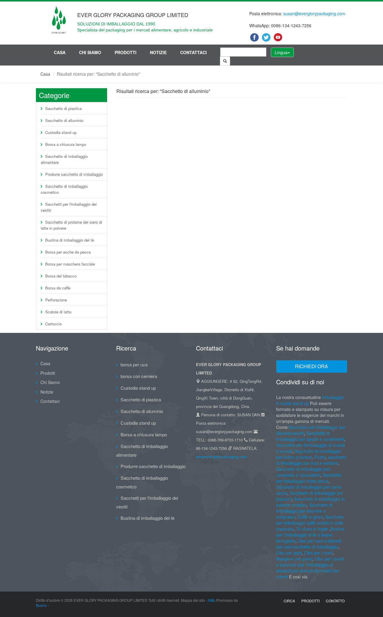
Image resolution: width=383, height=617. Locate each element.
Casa (60, 52)
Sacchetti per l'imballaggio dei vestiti (69, 207)
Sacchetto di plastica (63, 108)
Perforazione (56, 300)
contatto (335, 600)
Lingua (281, 52)
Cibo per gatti (289, 553)
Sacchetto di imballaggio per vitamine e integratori (304, 511)
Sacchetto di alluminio (64, 120)
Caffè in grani (310, 517)
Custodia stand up (61, 132)
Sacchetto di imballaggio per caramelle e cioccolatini (303, 472)
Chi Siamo (90, 52)
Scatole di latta (58, 312)
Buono (41, 605)
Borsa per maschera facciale (70, 264)
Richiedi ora (311, 366)
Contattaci (193, 52)
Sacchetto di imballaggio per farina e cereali (308, 454)
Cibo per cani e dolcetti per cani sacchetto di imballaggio (308, 544)
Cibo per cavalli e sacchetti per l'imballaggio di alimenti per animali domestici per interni (310, 568)
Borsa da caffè (57, 288)
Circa (289, 600)
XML (211, 600)
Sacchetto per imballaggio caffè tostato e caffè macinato (310, 523)
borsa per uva (134, 364)
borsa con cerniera (139, 376)
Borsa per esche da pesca (68, 252)
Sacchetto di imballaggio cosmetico (64, 189)
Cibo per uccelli (318, 553)
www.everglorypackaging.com (221, 456)
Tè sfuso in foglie (312, 529)
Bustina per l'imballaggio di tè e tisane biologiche (310, 535)
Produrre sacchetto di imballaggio (74, 174)
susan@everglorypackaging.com (314, 13)
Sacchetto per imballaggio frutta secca (308, 478)
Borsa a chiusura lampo (65, 144)
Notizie (158, 52)
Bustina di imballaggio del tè (69, 240)
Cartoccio (53, 324)
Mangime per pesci (294, 559)
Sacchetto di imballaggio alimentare (64, 159)
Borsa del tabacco (61, 276)
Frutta (320, 457)
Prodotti (125, 52)
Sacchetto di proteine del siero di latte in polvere (71, 225)
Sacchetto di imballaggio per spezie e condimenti (310, 436)
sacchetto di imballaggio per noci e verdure (311, 460)
